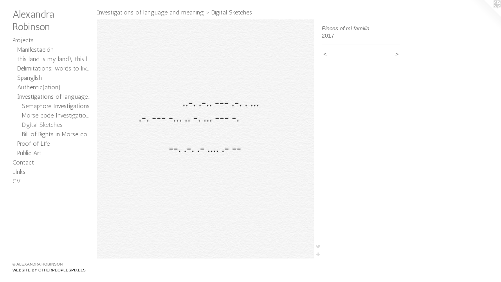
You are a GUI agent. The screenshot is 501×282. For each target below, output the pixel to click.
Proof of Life (33, 143)
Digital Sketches (42, 124)
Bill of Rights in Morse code (56, 134)
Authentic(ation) (39, 87)
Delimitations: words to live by (54, 68)
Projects (23, 40)
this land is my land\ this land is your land (54, 59)
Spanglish (29, 77)
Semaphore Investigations (56, 106)
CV (17, 181)
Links (19, 171)
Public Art (29, 153)
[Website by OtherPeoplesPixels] (485, 15)
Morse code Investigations (56, 115)
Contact (23, 162)
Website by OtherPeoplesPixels (49, 270)
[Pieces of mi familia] (205, 138)
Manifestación (35, 49)
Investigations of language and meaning (54, 96)
